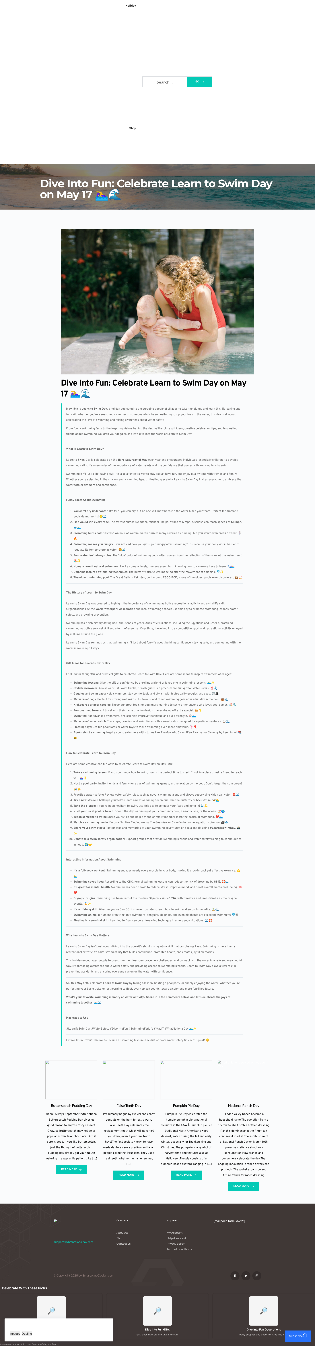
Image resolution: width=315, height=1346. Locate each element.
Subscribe (296, 1336)
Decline (27, 1333)
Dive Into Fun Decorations (264, 1329)
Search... (148, 81)
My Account (174, 1232)
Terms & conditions (179, 1249)
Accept (15, 1333)
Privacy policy (175, 1243)
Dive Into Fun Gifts (157, 1329)
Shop (119, 1238)
